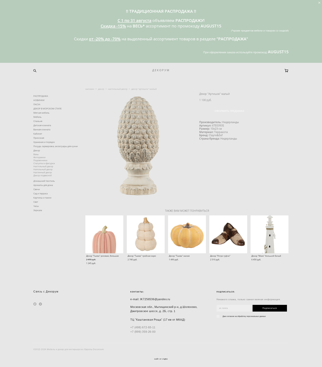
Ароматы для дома (43, 185)
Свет (35, 201)
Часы (36, 206)
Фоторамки (39, 157)
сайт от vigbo (161, 359)
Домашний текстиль (44, 180)
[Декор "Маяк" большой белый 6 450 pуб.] (269, 234)
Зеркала (37, 210)
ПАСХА (36, 104)
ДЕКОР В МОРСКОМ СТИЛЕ (47, 108)
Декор (36, 150)
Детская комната (42, 125)
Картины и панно (42, 197)
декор (101, 88)
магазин (89, 88)
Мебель (37, 116)
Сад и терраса (40, 193)
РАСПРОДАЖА (40, 95)
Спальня (37, 121)
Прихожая (38, 137)
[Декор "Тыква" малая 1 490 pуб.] (187, 234)
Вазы (36, 154)
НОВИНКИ (38, 100)
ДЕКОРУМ (161, 70)
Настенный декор (42, 172)
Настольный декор (43, 166)
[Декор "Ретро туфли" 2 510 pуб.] (228, 234)
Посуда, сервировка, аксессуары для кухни (55, 146)
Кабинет (37, 133)
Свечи (36, 189)
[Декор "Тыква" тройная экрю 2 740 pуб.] (146, 234)
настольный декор (117, 88)
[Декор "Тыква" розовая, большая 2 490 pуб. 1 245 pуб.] (104, 234)
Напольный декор (42, 169)
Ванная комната (41, 129)
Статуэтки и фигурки (44, 163)
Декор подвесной (42, 175)
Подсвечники (40, 160)
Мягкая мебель (41, 112)
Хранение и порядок (44, 142)
